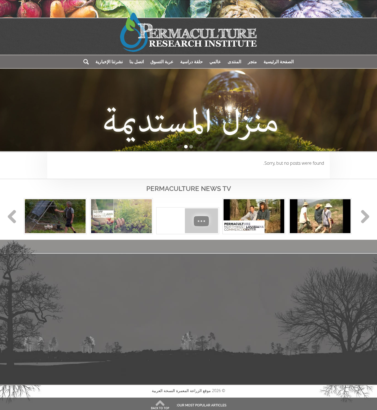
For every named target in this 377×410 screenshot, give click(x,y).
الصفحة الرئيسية (279, 61)
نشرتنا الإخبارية (109, 61)
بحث (86, 61)
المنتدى (234, 61)
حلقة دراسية (191, 61)
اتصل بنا (136, 61)
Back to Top (160, 408)
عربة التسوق (162, 61)
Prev (12, 216)
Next (365, 216)
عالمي (215, 61)
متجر (252, 61)
